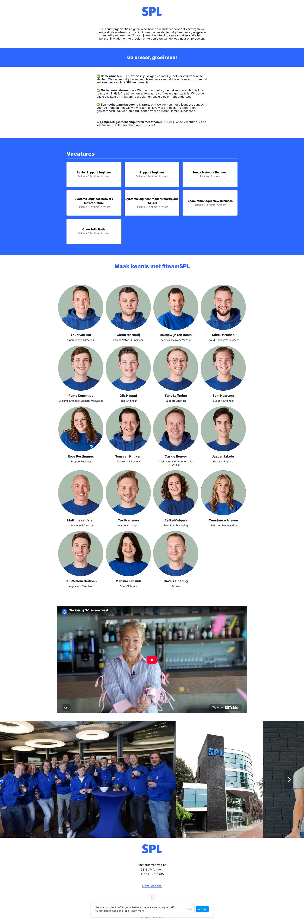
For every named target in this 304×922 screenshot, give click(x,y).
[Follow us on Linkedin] (152, 897)
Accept (202, 909)
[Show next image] (289, 779)
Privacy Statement (152, 917)
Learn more (137, 910)
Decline (188, 909)
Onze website (152, 886)
